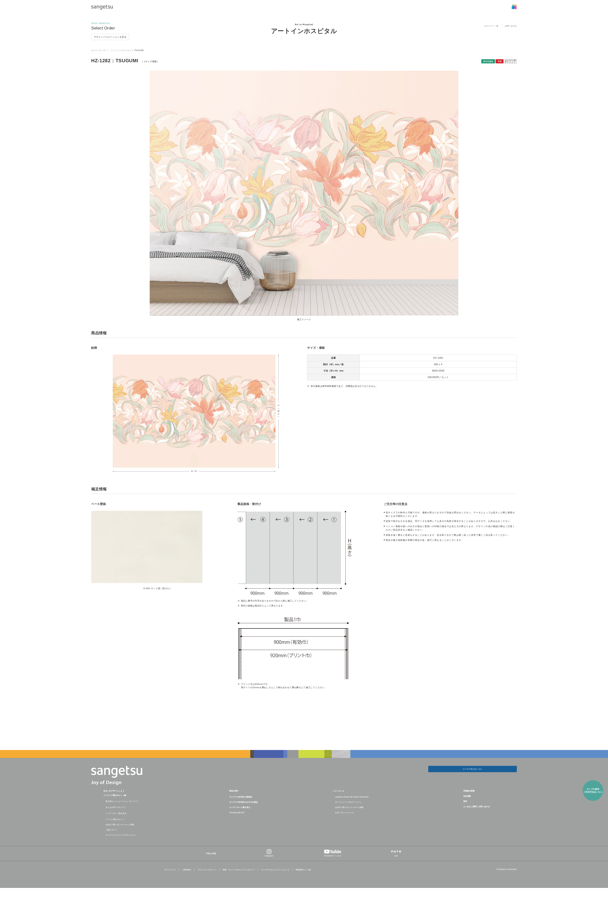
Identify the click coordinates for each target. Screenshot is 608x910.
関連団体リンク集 (303, 870)
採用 (465, 801)
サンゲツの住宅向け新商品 (240, 797)
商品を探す (234, 791)
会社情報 (467, 796)
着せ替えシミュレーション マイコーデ (122, 801)
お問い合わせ (511, 26)
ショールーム (338, 791)
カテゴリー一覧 (491, 26)
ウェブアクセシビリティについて (275, 870)
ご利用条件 (186, 870)
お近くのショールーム (344, 812)
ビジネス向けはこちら (472, 769)
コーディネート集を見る (116, 813)
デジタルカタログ (236, 812)
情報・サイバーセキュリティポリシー (239, 870)
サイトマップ (170, 870)
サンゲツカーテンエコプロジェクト (121, 835)
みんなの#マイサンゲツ (116, 807)
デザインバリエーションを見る (110, 37)
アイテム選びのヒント (115, 819)
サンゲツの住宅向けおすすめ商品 (243, 802)
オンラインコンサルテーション (348, 802)
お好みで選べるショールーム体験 (120, 824)
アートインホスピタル (304, 30)
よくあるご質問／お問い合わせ (476, 806)
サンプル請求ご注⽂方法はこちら (593, 790)
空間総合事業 (469, 791)
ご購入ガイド (111, 830)
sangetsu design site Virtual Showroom (352, 797)
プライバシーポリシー (206, 870)
